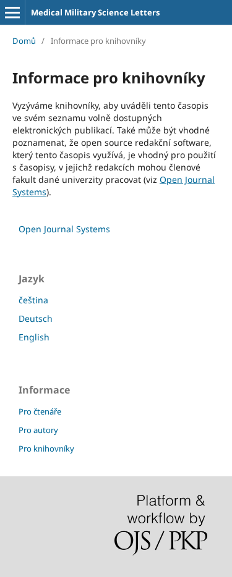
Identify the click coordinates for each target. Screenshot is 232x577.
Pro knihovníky (46, 448)
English (34, 337)
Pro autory (38, 430)
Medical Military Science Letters (95, 12)
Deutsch (36, 318)
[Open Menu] (12, 12)
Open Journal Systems (64, 229)
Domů (24, 40)
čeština (33, 300)
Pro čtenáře (40, 411)
